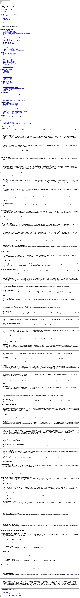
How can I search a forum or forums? (10, 103)
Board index (5, 18)
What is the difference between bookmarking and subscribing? (15, 111)
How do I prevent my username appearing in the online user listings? (16, 33)
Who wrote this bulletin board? (9, 121)
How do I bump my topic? (8, 67)
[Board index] (5, 3)
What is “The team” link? (8, 90)
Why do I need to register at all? (9, 31)
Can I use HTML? (6, 71)
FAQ (4, 21)
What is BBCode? (6, 70)
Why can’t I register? (7, 39)
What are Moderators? (7, 83)
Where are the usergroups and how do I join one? (12, 85)
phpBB (7, 595)
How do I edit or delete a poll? (9, 59)
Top (4, 132)
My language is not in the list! (9, 47)
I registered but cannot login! (8, 35)
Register (4, 22)
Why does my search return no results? (10, 104)
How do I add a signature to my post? (10, 55)
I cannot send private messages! (9, 93)
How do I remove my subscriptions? (10, 113)
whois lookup (11, 582)
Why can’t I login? (6, 30)
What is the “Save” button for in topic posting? (12, 64)
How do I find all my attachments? (10, 117)
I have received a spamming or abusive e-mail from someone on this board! (18, 95)
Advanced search (5, 15)
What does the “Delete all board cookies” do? (12, 40)
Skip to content (3, 11)
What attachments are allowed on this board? (12, 116)
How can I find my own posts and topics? (11, 108)
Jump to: (3, 589)
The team (5, 593)
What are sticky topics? (7, 77)
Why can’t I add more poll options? (10, 58)
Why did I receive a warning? (9, 62)
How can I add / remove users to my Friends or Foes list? (14, 100)
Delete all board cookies (12, 593)
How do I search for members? (9, 106)
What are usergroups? (7, 84)
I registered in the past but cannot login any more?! (13, 37)
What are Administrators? (8, 82)
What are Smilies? (6, 72)
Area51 (67, 574)
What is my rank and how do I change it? (11, 49)
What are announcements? (8, 75)
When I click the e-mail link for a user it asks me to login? (14, 50)
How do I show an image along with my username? (13, 48)
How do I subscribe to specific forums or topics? (12, 112)
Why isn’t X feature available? (9, 122)
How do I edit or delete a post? (9, 54)
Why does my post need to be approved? (11, 65)
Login (4, 23)
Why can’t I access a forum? (8, 60)
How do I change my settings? (9, 43)
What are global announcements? (9, 74)
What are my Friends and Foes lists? (10, 99)
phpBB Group (36, 568)
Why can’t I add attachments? (9, 61)
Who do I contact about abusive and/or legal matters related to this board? (17, 123)
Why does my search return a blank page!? (11, 105)
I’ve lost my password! (7, 34)
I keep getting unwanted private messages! (11, 94)
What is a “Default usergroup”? (9, 89)
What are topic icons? (7, 79)
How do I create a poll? (7, 57)
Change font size (6, 19)
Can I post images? (6, 73)
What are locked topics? (7, 78)
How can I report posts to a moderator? (10, 63)
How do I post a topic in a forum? (9, 53)
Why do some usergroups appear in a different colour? (13, 88)
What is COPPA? (6, 38)
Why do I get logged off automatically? (10, 32)
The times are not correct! (8, 44)
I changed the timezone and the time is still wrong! (13, 45)
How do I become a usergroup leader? (10, 87)
